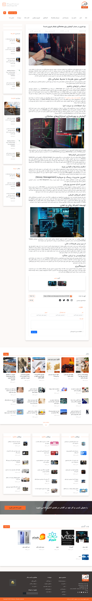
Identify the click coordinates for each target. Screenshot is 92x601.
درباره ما (19, 18)
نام (82, 312)
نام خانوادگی (62, 312)
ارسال (24, 593)
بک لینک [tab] (6, 527)
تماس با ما (11, 18)
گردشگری (45, 18)
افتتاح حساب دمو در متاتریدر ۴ (72, 98)
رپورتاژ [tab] (6, 354)
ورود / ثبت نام (12, 13)
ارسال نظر (34, 332)
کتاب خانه (26, 18)
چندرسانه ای (65, 18)
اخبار (81, 18)
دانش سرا (74, 18)
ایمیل (46, 312)
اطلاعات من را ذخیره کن (76, 331)
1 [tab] (57, 288)
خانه (86, 18)
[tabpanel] (62, 283)
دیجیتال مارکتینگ (55, 18)
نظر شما (81, 319)
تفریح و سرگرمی (36, 18)
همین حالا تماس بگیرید (15, 508)
